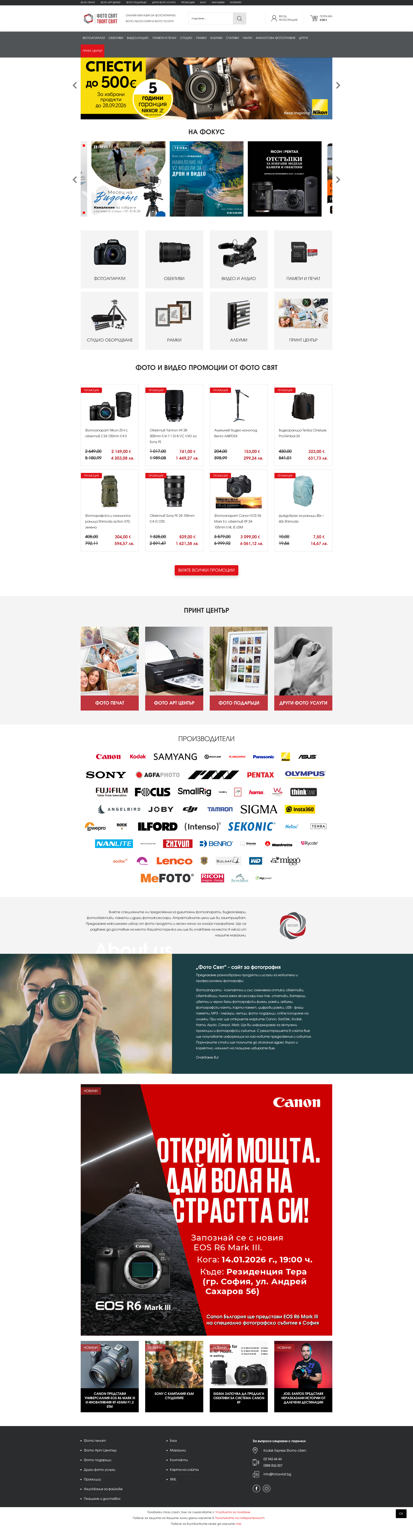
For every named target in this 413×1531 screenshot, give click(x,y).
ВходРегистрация (288, 18)
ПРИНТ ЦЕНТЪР (303, 340)
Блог (203, 2)
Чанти (247, 38)
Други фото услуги (163, 2)
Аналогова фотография (275, 38)
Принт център (92, 50)
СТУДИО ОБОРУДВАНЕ (110, 340)
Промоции (187, 2)
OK (401, 1513)
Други (303, 38)
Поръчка (326, 18)
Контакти (235, 2)
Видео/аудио (138, 38)
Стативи (232, 38)
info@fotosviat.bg (277, 1474)
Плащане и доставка (102, 1498)
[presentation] (75, 85)
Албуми (216, 38)
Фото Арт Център (110, 2)
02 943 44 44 (273, 1459)
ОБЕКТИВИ (174, 278)
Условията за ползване (232, 1512)
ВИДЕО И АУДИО (239, 278)
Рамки (201, 38)
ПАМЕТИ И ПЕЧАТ (303, 278)
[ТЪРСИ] (239, 19)
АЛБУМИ (238, 340)
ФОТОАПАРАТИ (109, 278)
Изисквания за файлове (103, 1489)
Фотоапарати (94, 38)
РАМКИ (174, 340)
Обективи (116, 38)
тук (238, 1523)
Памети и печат (164, 38)
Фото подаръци (136, 2)
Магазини (218, 2)
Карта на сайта (184, 1469)
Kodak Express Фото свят (285, 1450)
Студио (186, 38)
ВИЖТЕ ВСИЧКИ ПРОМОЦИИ (206, 570)
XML (173, 1479)
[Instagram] (266, 1488)
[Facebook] (256, 1488)
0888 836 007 (273, 1465)
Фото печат (88, 2)
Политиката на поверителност (239, 1518)
